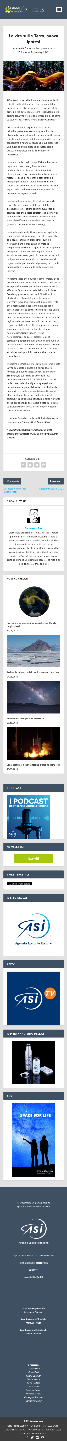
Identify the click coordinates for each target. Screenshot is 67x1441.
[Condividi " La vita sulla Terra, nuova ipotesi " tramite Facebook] (23, 464)
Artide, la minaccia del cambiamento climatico (33, 672)
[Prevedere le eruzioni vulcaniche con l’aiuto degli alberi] (33, 602)
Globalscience (37, 1421)
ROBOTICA (25, 1433)
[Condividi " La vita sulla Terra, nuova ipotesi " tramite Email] (37, 464)
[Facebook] (27, 1437)
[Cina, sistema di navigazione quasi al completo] (33, 743)
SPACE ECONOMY (21, 1426)
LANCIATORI (35, 1426)
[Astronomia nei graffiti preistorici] (33, 697)
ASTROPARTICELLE (53, 1430)
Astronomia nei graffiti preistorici (26, 718)
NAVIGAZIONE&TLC (35, 1430)
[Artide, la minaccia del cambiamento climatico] (33, 651)
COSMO (22, 1430)
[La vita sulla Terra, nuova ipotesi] (33, 76)
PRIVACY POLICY (39, 1433)
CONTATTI (33, 1269)
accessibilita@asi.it (33, 1277)
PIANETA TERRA (10, 1430)
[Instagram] (37, 1437)
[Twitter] (32, 1437)
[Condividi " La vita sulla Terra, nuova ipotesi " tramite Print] (43, 464)
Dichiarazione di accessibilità (34, 1262)
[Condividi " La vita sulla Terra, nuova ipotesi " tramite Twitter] (30, 464)
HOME (9, 1426)
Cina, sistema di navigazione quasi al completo (33, 764)
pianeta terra (48, 48)
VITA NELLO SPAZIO (51, 1426)
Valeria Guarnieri (33, 1333)
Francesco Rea (32, 48)
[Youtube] (42, 1437)
